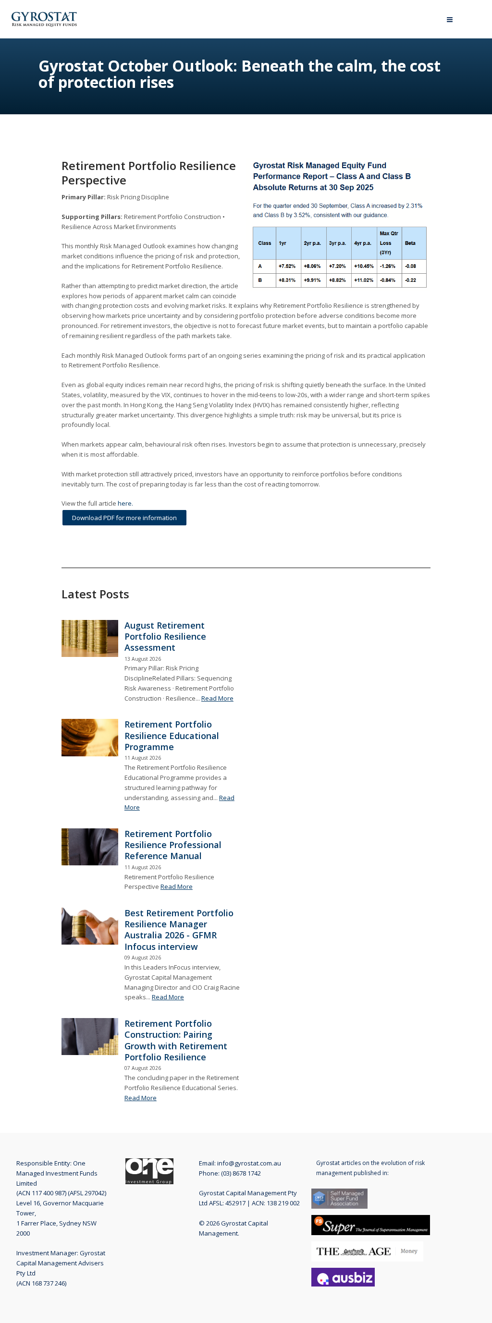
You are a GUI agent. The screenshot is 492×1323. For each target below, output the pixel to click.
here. (125, 503)
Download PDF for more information (124, 517)
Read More (217, 698)
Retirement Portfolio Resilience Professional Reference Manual (172, 845)
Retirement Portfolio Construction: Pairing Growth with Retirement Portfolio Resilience (175, 1040)
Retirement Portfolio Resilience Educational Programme (171, 735)
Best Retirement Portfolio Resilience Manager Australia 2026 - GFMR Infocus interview (179, 929)
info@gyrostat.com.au (249, 1163)
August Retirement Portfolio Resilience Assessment (165, 636)
